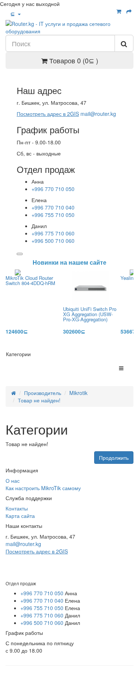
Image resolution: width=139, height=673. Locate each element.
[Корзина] (118, 11)
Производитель (42, 392)
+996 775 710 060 (53, 233)
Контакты (17, 508)
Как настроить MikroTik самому (43, 488)
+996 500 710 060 (53, 240)
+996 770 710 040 (53, 207)
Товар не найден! (39, 400)
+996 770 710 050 (53, 188)
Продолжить (114, 457)
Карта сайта (20, 515)
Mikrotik (78, 392)
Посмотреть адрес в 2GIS (48, 113)
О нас (13, 480)
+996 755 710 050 (53, 214)
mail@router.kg (98, 113)
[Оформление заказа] (129, 11)
